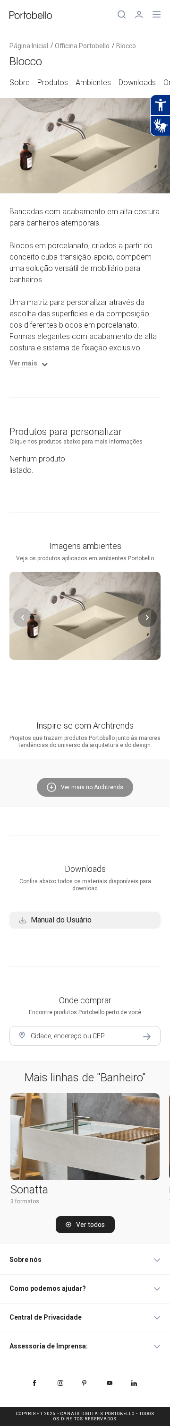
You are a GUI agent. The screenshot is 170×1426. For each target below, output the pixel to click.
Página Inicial (28, 46)
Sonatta (29, 1189)
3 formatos (24, 1201)
